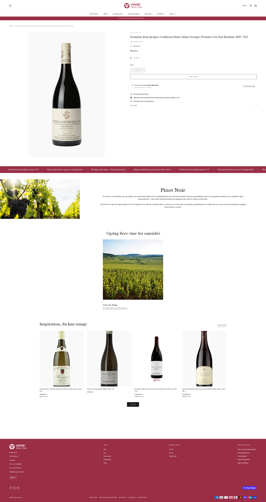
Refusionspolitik (93, 497)
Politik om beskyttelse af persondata (108, 497)
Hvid (104, 453)
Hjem (11, 26)
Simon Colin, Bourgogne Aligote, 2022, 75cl (100, 389)
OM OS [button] (172, 14)
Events (171, 449)
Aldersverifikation (243, 463)
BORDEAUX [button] (117, 14)
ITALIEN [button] (147, 14)
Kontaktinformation (142, 497)
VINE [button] (105, 14)
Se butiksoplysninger (249, 86)
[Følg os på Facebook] (10, 487)
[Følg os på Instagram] (14, 487)
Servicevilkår (122, 497)
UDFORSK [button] (93, 14)
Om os (171, 453)
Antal (131, 65)
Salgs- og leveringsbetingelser (247, 449)
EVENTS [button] (160, 14)
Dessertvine (107, 456)
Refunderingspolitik (244, 459)
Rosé (105, 463)
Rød (104, 449)
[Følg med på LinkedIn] (18, 487)
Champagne (107, 459)
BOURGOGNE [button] (133, 14)
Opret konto (173, 456)
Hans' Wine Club (18, 497)
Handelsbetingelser (244, 453)
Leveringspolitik (131, 497)
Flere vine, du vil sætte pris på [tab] (133, 423)
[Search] (10, 6)
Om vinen (133, 105)
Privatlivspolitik (242, 456)
